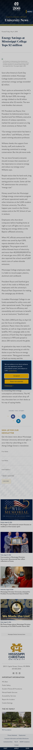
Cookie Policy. (13, 370)
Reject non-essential (16, 381)
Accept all (16, 376)
